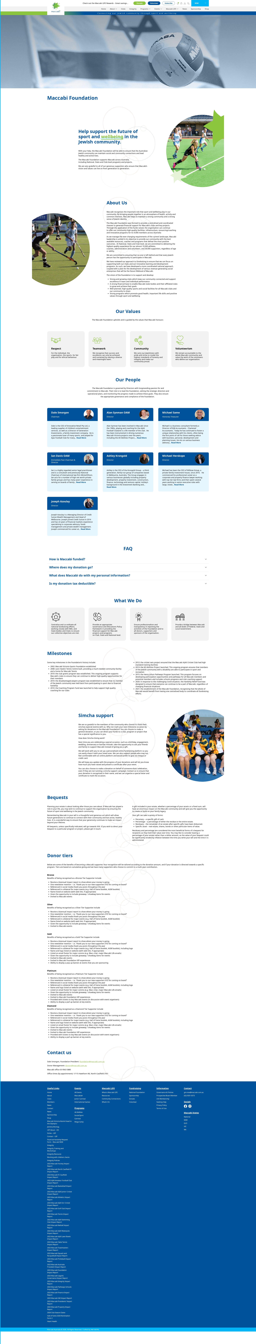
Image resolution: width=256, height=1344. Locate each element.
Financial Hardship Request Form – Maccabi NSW (57, 1141)
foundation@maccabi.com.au (92, 1061)
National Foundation (137, 1092)
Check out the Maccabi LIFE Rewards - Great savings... (105, 3)
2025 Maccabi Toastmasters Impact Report (57, 1249)
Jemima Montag (53, 1127)
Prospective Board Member (166, 1095)
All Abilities (78, 1112)
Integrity (132, 9)
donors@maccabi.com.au (76, 1065)
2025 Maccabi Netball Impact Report (58, 1226)
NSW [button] (196, 3)
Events (157, 9)
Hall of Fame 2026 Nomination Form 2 (58, 1317)
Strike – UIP (51, 1133)
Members (50, 1102)
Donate (139, 3)
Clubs (123, 9)
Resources (106, 1095)
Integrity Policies (53, 1160)
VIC (185, 1126)
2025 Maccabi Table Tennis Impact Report (57, 1243)
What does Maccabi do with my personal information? (89, 575)
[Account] (185, 3)
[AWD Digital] (95, 1329)
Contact (50, 1108)
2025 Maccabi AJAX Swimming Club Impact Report (58, 1221)
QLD (185, 1123)
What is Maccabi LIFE (110, 1092)
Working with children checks (58, 1157)
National (187, 1117)
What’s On (106, 1102)
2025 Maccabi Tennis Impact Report (57, 1215)
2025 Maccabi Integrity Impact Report (58, 1282)
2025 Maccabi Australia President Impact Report (56, 1265)
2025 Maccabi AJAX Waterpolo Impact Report (58, 1232)
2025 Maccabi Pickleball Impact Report (59, 1260)
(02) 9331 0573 (189, 1095)
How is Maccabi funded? (67, 559)
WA (185, 1130)
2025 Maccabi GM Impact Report (59, 1298)
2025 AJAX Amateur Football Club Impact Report (59, 1181)
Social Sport (79, 1115)
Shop (207, 9)
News (184, 9)
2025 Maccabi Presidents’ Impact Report (59, 1302)
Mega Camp (79, 1122)
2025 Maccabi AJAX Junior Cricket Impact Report (59, 1193)
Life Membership (162, 1099)
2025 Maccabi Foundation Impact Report (57, 1271)
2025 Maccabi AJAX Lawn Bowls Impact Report (59, 1237)
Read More (81, 438)
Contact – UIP (52, 1136)
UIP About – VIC (53, 1130)
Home (103, 9)
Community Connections (111, 1099)
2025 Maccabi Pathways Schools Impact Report (59, 1288)
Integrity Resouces (54, 1154)
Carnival (77, 1118)
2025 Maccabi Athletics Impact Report (58, 1198)
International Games (82, 1102)
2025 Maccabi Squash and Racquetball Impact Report (57, 1254)
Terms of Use (161, 1108)
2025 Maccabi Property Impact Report (58, 1308)
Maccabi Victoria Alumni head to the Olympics (59, 1122)
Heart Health (52, 1321)
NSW (186, 1120)
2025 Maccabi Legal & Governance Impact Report (57, 1277)
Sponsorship (196, 9)
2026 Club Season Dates (56, 1312)
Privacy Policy (161, 1105)
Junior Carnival (80, 1099)
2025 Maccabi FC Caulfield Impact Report (57, 1176)
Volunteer (154, 3)
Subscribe (168, 3)
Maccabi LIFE (171, 9)
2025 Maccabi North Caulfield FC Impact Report (59, 1170)
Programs (144, 9)
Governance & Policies (164, 1092)
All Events (78, 1092)
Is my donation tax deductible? (72, 583)
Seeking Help (161, 1102)
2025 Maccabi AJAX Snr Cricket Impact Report (58, 1204)
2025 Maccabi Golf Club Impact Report (59, 1209)
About (112, 9)
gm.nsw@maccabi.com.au (194, 1092)
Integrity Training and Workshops (55, 1149)
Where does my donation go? (71, 567)
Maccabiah (78, 1095)
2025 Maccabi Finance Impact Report (58, 1293)
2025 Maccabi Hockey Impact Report (58, 1165)
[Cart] (181, 3)
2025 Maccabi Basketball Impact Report (59, 1187)
